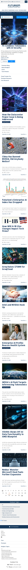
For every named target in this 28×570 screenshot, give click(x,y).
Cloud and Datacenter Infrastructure (11, 506)
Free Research (24, 12)
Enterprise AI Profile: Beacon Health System (13, 344)
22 (9, 495)
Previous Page (3, 491)
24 (15, 495)
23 (12, 495)
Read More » (4, 59)
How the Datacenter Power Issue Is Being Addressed (12, 117)
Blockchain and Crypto (6, 550)
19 (22, 493)
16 (12, 493)
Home (2, 531)
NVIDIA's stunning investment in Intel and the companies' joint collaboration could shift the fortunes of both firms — (13, 314)
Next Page (22, 496)
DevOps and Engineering (8, 511)
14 (6, 493)
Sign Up (14, 1)
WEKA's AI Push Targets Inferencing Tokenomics (14, 383)
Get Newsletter (5, 1)
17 (15, 493)
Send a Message (17, 564)
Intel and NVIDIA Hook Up (13, 305)
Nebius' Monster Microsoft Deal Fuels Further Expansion (12, 472)
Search (19, 1)
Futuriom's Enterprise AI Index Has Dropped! (14, 200)
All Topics (4, 520)
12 (25, 490)
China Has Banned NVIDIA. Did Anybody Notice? (12, 159)
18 (19, 493)
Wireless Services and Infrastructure (10, 517)
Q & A (14, 12)
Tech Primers (18, 12)
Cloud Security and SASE (8, 508)
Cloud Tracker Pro (6, 76)
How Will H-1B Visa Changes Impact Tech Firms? (13, 228)
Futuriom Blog (3, 12)
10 (18, 490)
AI (2, 504)
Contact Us (3, 535)
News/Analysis (9, 12)
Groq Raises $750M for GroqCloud (13, 267)
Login (11, 1)
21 (6, 495)
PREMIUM (5, 61)
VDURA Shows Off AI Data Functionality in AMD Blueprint (13, 434)
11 (22, 490)
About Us (3, 532)
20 (25, 493)
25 (19, 495)
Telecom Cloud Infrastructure (9, 515)
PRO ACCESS (7, 17)
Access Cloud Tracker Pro (22, 17)
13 (3, 493)
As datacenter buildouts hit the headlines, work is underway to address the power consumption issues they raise (13, 128)
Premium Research (6, 78)
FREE (11, 61)
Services (3, 534)
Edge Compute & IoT (7, 513)
